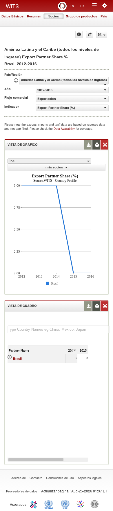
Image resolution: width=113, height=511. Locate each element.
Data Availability (65, 129)
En (72, 5)
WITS (12, 6)
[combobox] (49, 161)
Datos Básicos (12, 16)
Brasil (17, 358)
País (104, 16)
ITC (34, 504)
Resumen (34, 16)
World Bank (96, 504)
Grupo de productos (81, 16)
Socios (53, 16)
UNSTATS (65, 504)
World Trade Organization (80, 504)
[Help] (79, 34)
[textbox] (59, 329)
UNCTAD (50, 504)
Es (82, 5)
